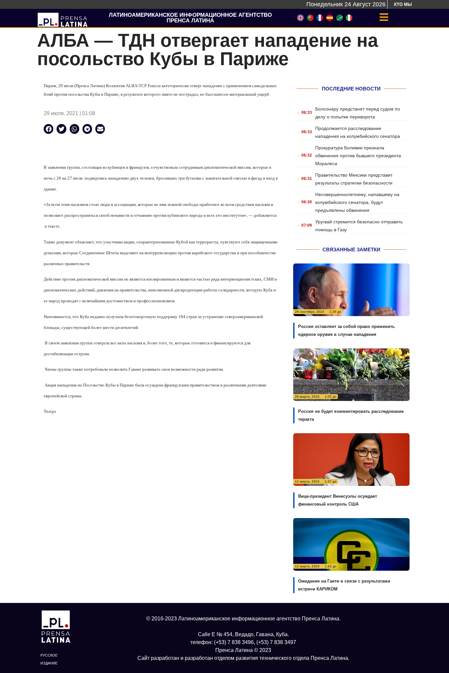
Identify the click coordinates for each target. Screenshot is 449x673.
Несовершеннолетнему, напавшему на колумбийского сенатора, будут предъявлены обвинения (357, 202)
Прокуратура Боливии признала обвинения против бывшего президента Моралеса (358, 155)
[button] (48, 129)
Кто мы (403, 4)
